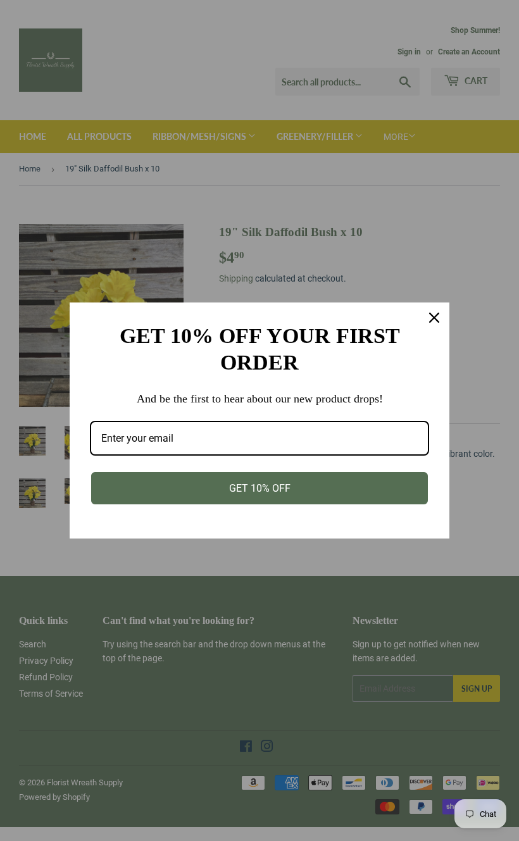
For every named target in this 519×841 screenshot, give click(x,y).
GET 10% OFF (260, 488)
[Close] (434, 317)
